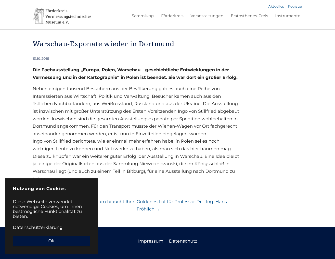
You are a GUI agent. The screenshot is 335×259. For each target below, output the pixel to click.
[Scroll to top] (323, 247)
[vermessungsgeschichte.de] (62, 16)
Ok (51, 241)
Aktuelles (276, 6)
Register (295, 6)
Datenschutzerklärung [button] (38, 227)
